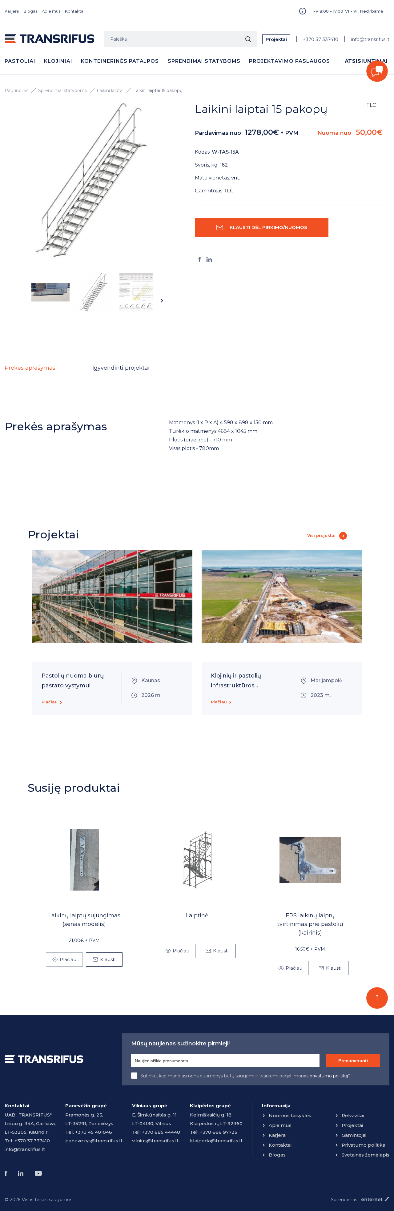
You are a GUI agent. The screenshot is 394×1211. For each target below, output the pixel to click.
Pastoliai (20, 61)
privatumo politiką (329, 1076)
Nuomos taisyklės (290, 1115)
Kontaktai (74, 11)
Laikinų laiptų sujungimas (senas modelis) (84, 919)
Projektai (276, 39)
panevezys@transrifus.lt (94, 1141)
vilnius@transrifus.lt (155, 1141)
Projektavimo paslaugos (289, 61)
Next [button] (162, 300)
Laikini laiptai (110, 90)
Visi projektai (321, 535)
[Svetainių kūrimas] (375, 1199)
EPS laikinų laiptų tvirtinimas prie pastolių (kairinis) (310, 924)
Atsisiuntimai (366, 61)
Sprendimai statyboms (204, 61)
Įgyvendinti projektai (121, 367)
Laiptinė (197, 915)
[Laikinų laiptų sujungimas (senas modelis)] (84, 860)
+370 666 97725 (218, 1132)
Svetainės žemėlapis (365, 1155)
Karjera (12, 11)
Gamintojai (354, 1135)
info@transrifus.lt (370, 39)
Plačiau (50, 701)
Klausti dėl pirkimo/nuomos (268, 227)
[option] (90, 180)
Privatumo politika (363, 1145)
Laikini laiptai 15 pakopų (158, 90)
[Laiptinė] (197, 860)
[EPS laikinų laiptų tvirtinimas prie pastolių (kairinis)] (310, 860)
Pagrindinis (16, 90)
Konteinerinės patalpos (120, 61)
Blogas (30, 11)
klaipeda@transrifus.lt (216, 1141)
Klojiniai (58, 61)
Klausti (107, 959)
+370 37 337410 (320, 39)
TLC (371, 105)
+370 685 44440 (161, 1132)
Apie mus (51, 11)
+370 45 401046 (93, 1132)
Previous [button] (19, 300)
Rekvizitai (353, 1115)
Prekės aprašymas (30, 367)
